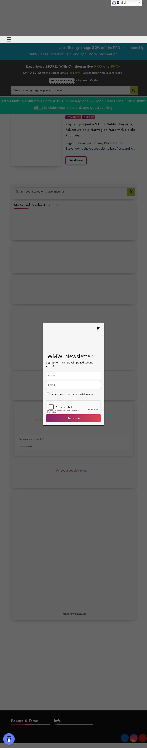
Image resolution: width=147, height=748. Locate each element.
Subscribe (74, 418)
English (121, 2)
